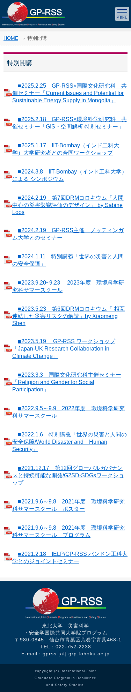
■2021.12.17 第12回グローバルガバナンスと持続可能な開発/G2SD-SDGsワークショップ (68, 475)
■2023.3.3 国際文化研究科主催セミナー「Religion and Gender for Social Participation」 (66, 382)
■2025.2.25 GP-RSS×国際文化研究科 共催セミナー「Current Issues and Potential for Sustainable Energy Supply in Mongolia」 (69, 93)
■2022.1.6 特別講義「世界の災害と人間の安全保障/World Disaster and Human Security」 (69, 442)
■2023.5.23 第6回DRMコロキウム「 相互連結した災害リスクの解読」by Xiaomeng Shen (68, 316)
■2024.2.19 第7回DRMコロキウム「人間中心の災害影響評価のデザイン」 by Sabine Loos (68, 205)
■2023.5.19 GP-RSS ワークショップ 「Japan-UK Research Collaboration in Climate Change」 (63, 348)
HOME (10, 38)
